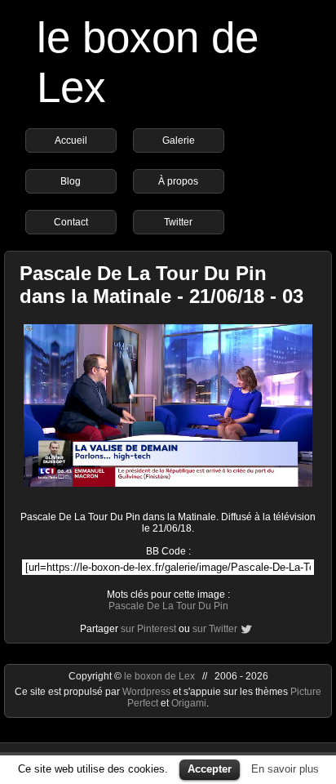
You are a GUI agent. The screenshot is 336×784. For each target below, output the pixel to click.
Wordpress (147, 691)
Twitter (178, 222)
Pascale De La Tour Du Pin (168, 606)
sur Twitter (214, 629)
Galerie (178, 140)
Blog (70, 181)
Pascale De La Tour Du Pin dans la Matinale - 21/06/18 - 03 (161, 284)
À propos (178, 181)
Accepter (210, 769)
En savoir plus (285, 769)
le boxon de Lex (159, 676)
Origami (188, 703)
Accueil (71, 140)
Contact (71, 222)
